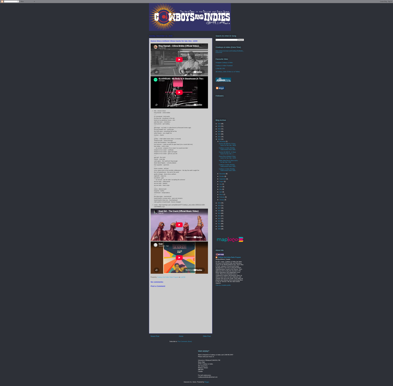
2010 (219, 226)
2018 (219, 205)
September (222, 179)
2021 (219, 136)
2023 (219, 131)
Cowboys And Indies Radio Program (229, 257)
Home (181, 336)
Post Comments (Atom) (185, 341)
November (222, 173)
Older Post (207, 336)
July (220, 184)
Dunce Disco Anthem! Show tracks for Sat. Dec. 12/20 (227, 157)
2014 (219, 216)
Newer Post (155, 336)
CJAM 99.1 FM (220, 68)
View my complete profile (223, 285)
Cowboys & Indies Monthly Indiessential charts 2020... (228, 148)
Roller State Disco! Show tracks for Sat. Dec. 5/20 (228, 161)
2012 (219, 221)
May (220, 189)
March (221, 194)
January (222, 199)
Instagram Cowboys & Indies (224, 62)
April (220, 192)
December (222, 141)
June (221, 186)
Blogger (206, 382)
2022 (219, 134)
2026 (219, 123)
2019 (219, 203)
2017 (219, 208)
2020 (219, 139)
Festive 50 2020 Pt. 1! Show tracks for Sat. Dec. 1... (227, 153)
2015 (219, 213)
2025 (219, 126)
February (222, 197)
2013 (219, 218)
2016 (219, 211)
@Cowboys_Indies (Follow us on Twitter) (228, 71)
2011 (219, 223)
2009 (219, 229)
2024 (219, 129)
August (221, 181)
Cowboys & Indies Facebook (224, 65)
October (222, 176)
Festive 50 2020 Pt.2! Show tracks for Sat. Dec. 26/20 (227, 144)
